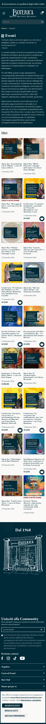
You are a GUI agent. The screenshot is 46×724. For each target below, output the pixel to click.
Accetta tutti (12, 705)
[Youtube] (22, 658)
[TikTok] (15, 658)
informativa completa (31, 700)
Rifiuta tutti (11, 710)
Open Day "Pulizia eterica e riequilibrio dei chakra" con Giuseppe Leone (11, 250)
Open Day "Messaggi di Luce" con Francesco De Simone (12, 206)
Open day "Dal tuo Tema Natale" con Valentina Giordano (32, 290)
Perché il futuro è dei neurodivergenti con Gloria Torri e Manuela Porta (12, 334)
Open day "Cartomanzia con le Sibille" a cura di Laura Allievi (12, 166)
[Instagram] (8, 658)
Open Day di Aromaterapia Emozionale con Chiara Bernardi (33, 376)
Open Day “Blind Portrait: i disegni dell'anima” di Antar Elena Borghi (33, 167)
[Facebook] (2, 658)
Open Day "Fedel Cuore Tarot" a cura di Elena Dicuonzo (12, 503)
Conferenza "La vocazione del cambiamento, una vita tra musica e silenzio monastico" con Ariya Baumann (33, 418)
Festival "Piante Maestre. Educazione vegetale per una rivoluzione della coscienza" (32, 505)
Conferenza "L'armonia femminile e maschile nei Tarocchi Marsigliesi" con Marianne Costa (33, 208)
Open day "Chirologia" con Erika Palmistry (11, 460)
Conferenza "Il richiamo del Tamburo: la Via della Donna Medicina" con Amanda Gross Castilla (12, 292)
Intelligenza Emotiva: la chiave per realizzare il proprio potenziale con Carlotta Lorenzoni (34, 462)
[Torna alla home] (23, 13)
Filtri (4, 132)
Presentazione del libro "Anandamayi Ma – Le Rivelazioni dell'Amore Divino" (34, 334)
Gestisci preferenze (15, 715)
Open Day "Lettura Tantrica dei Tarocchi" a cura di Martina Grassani (34, 250)
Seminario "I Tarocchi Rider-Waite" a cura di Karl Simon (11, 375)
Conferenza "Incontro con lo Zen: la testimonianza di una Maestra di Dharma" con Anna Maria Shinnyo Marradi (11, 418)
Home (4, 28)
